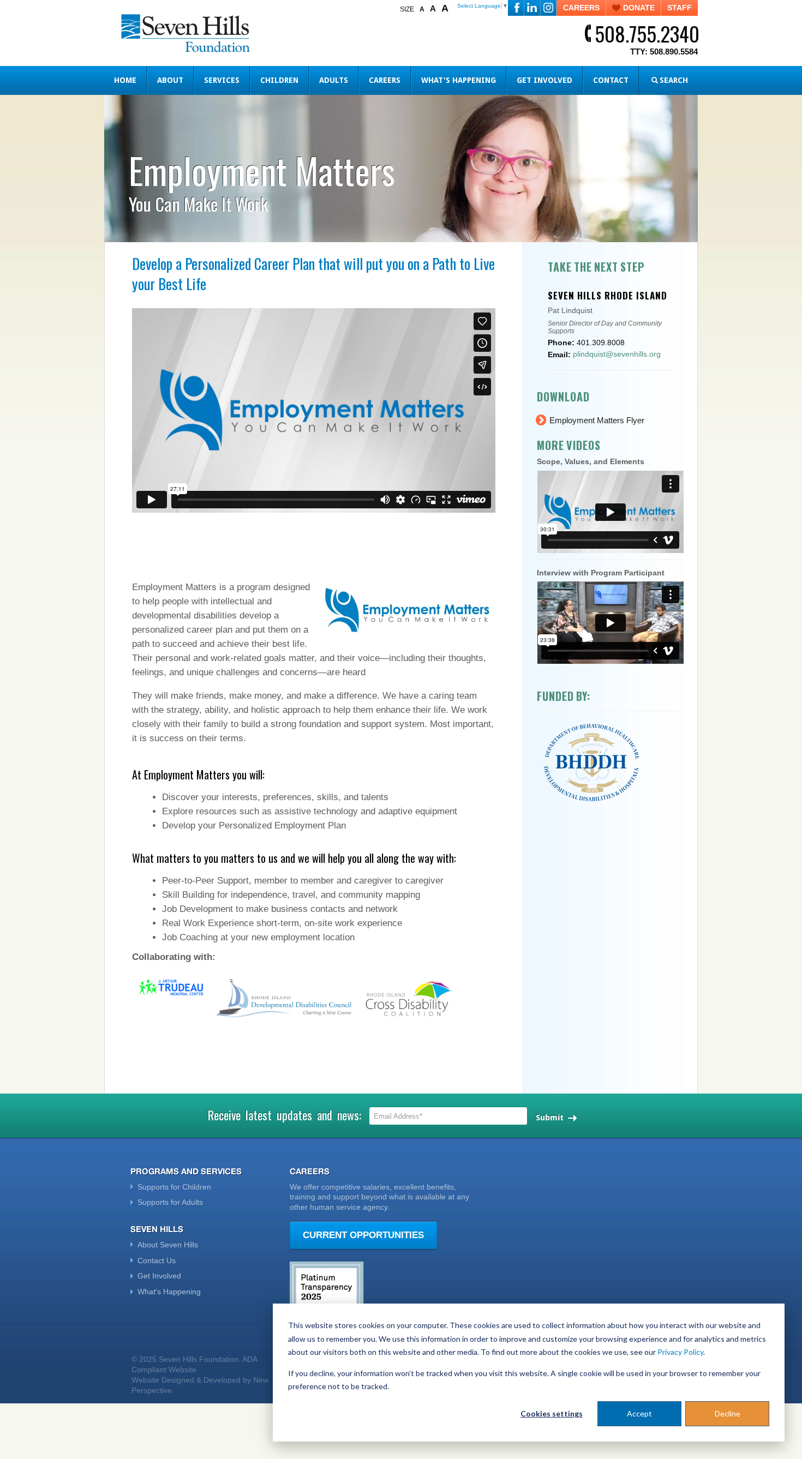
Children (279, 80)
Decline (727, 1413)
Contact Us (156, 1260)
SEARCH (674, 80)
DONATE (639, 7)
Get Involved (544, 80)
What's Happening (458, 80)
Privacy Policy (680, 1351)
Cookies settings (551, 1413)
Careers (384, 80)
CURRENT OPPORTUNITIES (363, 1235)
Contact (611, 80)
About (170, 80)
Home (125, 80)
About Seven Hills (167, 1244)
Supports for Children (174, 1186)
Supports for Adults (170, 1202)
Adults (333, 80)
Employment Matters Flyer (596, 420)
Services (222, 80)
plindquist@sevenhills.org (617, 354)
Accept (639, 1413)
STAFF (679, 7)
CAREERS (581, 7)
